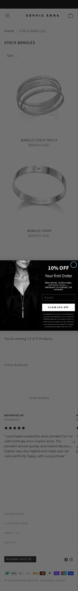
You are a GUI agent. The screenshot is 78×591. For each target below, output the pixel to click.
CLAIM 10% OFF (58, 307)
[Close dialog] (73, 265)
